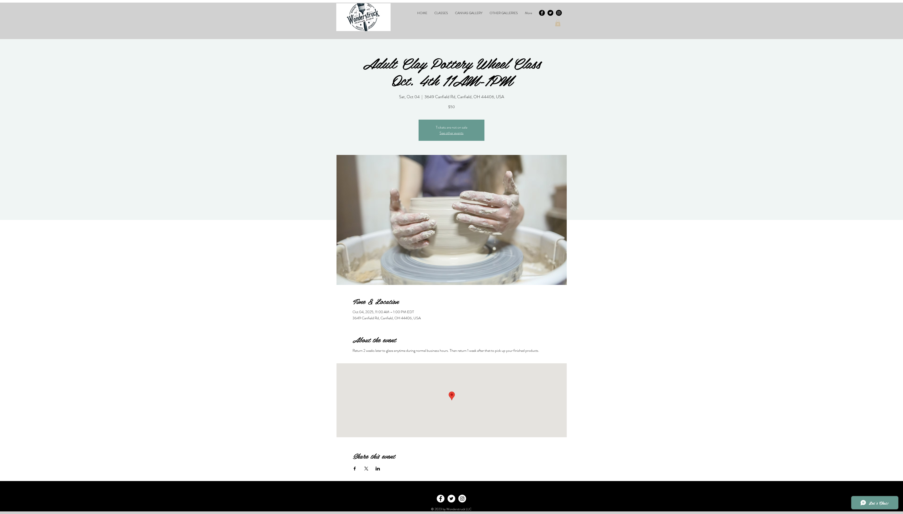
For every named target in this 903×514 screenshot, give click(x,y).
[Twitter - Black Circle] (550, 13)
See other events (451, 133)
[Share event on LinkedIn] (378, 468)
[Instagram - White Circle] (462, 498)
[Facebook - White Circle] (440, 498)
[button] (441, 13)
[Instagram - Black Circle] (559, 13)
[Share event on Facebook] (354, 468)
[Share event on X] (366, 468)
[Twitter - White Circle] (451, 498)
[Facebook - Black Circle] (542, 13)
